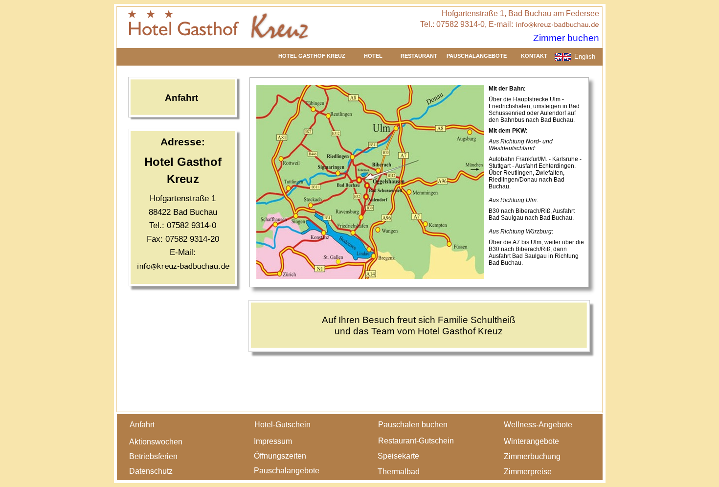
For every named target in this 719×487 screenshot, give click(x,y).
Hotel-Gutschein (282, 424)
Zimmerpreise (528, 471)
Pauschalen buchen (413, 424)
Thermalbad (399, 471)
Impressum (273, 441)
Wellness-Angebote (538, 424)
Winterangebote (531, 441)
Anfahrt (142, 424)
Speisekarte (398, 456)
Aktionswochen (155, 442)
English (584, 56)
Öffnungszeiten (280, 456)
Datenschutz (151, 471)
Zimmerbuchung (532, 456)
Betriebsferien (153, 456)
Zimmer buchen (566, 38)
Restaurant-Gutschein (416, 441)
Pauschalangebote (286, 470)
